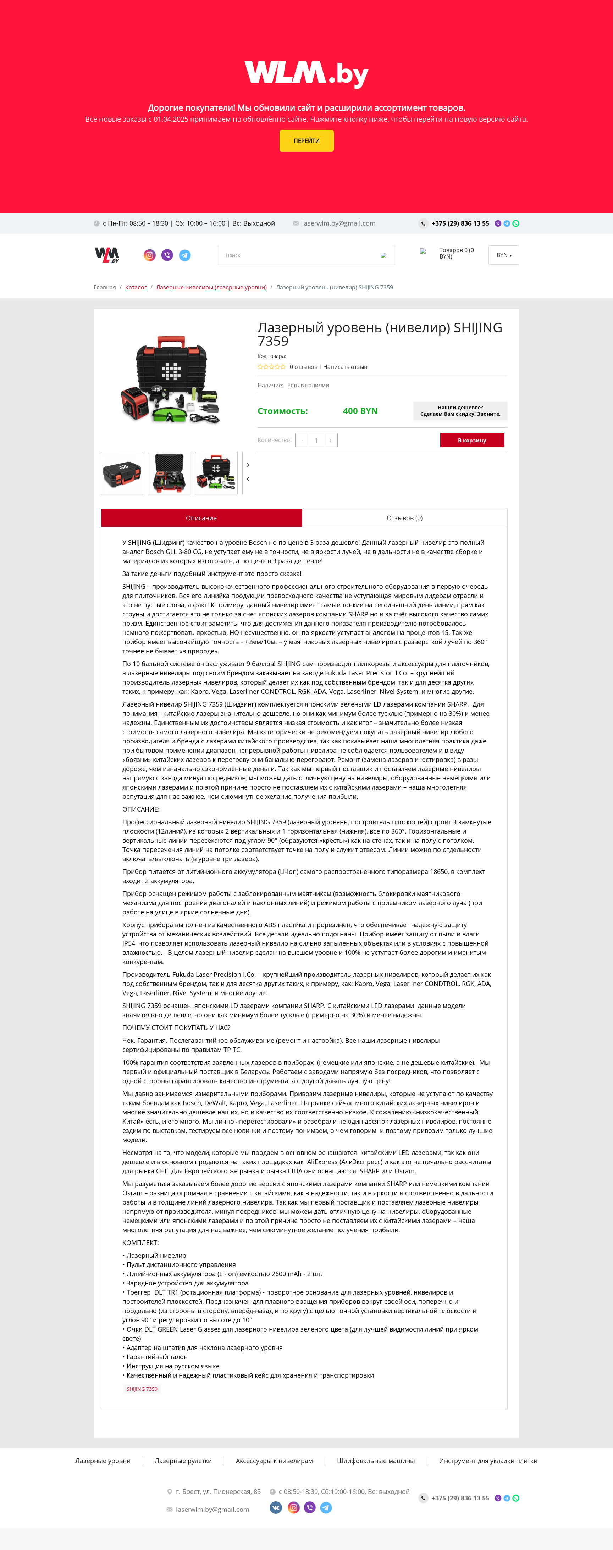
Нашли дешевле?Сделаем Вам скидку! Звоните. (460, 410)
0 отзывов (303, 367)
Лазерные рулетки (183, 1460)
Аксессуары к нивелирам (274, 1460)
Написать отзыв (345, 367)
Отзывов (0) (405, 518)
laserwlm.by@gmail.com (339, 223)
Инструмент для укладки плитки (488, 1460)
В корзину (472, 440)
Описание (201, 518)
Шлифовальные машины (376, 1460)
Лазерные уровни (103, 1460)
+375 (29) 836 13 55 (461, 223)
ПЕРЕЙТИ (307, 141)
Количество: (275, 440)
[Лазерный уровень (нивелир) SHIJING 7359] (172, 382)
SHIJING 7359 (142, 1388)
